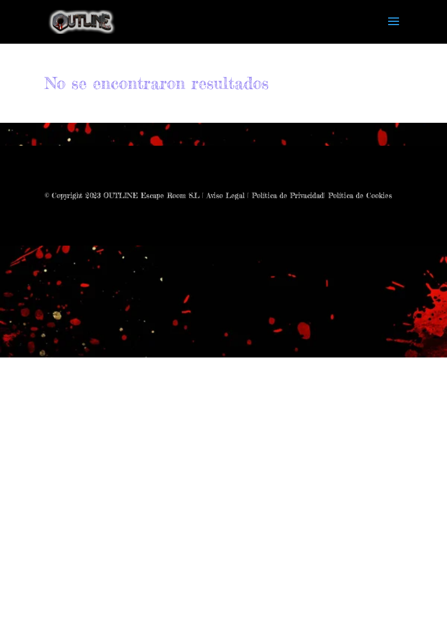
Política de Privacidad (288, 195)
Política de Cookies (360, 195)
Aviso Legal (226, 195)
